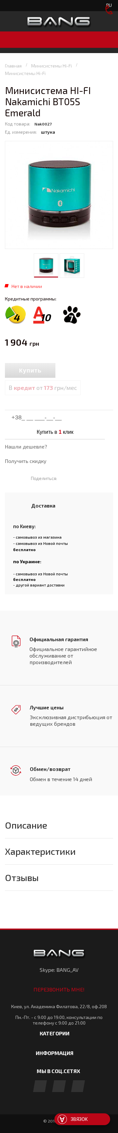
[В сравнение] (69, 371)
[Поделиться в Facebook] (65, 478)
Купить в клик (55, 432)
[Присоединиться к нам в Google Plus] (59, 1086)
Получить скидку (26, 461)
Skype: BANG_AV (59, 970)
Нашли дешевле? (26, 446)
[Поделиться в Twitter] (74, 478)
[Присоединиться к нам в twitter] (78, 1086)
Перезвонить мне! (59, 989)
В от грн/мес (43, 387)
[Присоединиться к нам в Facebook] (39, 1086)
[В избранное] (85, 371)
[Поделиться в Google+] (84, 478)
